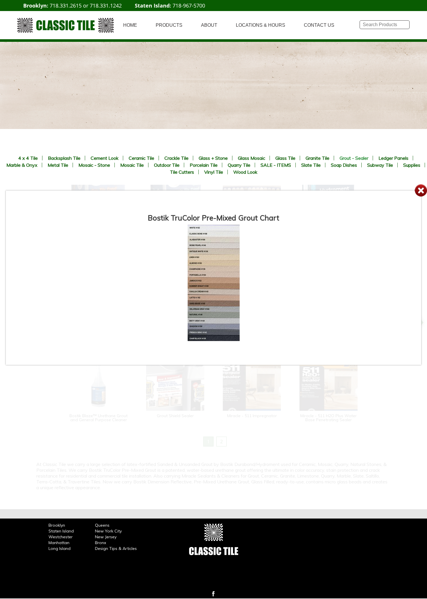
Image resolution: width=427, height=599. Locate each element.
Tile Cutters (182, 172)
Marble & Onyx (21, 165)
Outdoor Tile (167, 165)
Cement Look (105, 158)
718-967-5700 (189, 5)
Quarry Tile (239, 165)
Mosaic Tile (132, 165)
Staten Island (61, 531)
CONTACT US (319, 25)
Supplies (411, 165)
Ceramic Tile (141, 158)
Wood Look (245, 172)
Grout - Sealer (354, 158)
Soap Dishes (344, 165)
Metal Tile (58, 165)
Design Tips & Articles (116, 548)
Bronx (100, 542)
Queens (102, 525)
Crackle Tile (176, 158)
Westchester (61, 536)
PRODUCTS (169, 25)
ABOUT (209, 25)
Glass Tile (285, 158)
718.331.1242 (106, 5)
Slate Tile (311, 165)
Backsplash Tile (64, 158)
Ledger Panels (393, 158)
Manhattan (59, 542)
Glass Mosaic (251, 158)
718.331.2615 (66, 5)
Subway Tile (380, 165)
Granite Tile (317, 158)
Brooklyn (57, 525)
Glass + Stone (213, 158)
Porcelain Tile (204, 165)
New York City (108, 531)
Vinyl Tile (213, 172)
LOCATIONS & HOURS (260, 25)
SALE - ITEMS (276, 165)
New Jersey (105, 536)
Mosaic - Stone (94, 165)
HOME (130, 25)
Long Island (60, 548)
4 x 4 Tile (28, 158)
